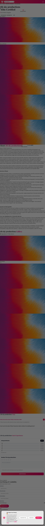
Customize (31, 517)
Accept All (39, 517)
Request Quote (4, 506)
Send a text (2, 509)
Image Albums (4, 234)
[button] (13, 1)
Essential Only (23, 517)
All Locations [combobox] (7, 1)
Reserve (6, 509)
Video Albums (11, 234)
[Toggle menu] (43, 1)
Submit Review (22, 473)
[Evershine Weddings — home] (2, 2)
